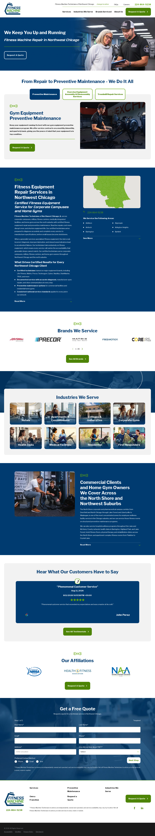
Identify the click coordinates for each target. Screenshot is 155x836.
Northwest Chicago (86, 4)
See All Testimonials (76, 631)
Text (41, 762)
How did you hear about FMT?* (90, 747)
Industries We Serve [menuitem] (83, 12)
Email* (17, 736)
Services (34, 788)
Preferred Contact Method (25, 758)
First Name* (19, 725)
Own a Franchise (34, 798)
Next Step (134, 760)
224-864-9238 (143, 5)
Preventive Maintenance (73, 789)
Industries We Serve (111, 789)
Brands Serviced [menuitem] (104, 12)
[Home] (12, 8)
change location (103, 4)
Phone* (82, 736)
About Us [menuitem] (118, 12)
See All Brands (76, 359)
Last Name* (83, 725)
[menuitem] (8, 832)
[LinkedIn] (142, 808)
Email (31, 762)
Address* (18, 747)
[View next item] (82, 349)
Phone (20, 762)
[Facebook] (134, 808)
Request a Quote (72, 798)
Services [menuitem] (66, 12)
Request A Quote (136, 12)
